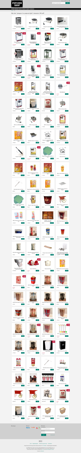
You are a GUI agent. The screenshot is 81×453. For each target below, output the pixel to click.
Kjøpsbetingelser (35, 443)
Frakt (31, 443)
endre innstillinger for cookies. (50, 449)
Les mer (43, 449)
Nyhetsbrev (50, 443)
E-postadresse (43, 427)
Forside (12, 10)
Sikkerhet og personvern (43, 443)
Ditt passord (43, 430)
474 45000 (44, 445)
